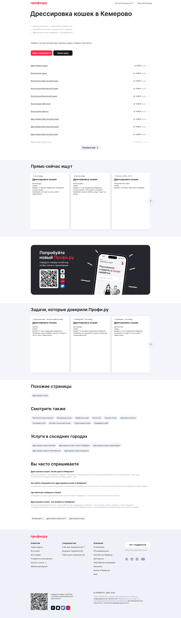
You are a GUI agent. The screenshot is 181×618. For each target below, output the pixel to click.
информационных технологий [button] (105, 599)
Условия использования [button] (41, 558)
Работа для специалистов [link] (73, 555)
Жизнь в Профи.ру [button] (102, 570)
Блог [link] (96, 574)
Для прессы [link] (99, 558)
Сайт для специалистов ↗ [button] (73, 547)
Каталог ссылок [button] (37, 562)
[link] (41, 53)
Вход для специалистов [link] (72, 551)
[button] (40, 395)
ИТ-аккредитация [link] (101, 551)
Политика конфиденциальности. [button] (116, 603)
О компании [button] (99, 547)
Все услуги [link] (35, 551)
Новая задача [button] (37, 547)
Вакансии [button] (98, 566)
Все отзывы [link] (36, 555)
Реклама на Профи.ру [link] (103, 555)
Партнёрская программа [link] (104, 562)
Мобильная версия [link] (39, 566)
